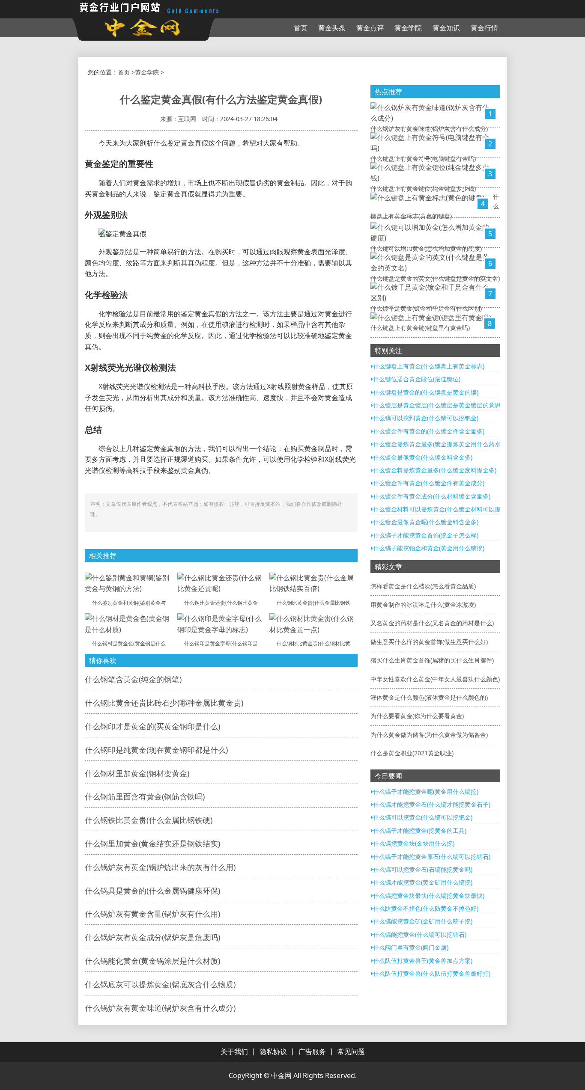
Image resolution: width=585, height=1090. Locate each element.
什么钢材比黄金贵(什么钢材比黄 (313, 643)
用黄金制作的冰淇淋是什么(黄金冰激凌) (423, 604)
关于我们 (234, 1051)
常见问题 (351, 1051)
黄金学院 (408, 28)
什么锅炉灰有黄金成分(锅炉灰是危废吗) (152, 937)
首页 (300, 28)
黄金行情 (484, 28)
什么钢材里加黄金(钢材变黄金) (137, 773)
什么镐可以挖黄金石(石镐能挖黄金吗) (422, 869)
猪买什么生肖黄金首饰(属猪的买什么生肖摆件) (432, 660)
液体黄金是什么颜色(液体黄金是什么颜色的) (429, 697)
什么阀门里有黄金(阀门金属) (410, 947)
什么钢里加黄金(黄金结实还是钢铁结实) (152, 843)
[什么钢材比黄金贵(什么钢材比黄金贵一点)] (313, 623)
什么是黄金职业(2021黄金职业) (412, 753)
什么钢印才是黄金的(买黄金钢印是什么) (152, 726)
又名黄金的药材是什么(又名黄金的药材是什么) (432, 623)
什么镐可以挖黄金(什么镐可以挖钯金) (422, 817)
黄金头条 (332, 28)
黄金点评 (370, 28)
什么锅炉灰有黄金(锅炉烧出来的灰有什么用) (160, 867)
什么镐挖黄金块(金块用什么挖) (413, 843)
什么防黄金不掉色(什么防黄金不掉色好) (425, 908)
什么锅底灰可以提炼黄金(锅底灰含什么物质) (160, 984)
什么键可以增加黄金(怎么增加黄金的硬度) (426, 248)
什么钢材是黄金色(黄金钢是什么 (129, 643)
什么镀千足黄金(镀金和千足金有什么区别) (426, 308)
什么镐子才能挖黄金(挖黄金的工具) (419, 830)
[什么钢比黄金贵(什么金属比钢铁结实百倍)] (313, 583)
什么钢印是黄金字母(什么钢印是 (221, 643)
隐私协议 (273, 1051)
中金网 (281, 1075)
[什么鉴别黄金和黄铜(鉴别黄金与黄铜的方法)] (129, 583)
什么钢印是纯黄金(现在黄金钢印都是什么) (156, 750)
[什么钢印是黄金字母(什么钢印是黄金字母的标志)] (221, 623)
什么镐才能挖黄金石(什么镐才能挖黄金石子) (431, 804)
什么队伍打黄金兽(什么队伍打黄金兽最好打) (431, 973)
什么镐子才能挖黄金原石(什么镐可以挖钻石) (431, 856)
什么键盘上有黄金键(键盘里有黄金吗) (420, 328)
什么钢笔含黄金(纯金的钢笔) (133, 679)
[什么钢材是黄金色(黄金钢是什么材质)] (129, 623)
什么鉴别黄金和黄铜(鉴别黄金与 (129, 602)
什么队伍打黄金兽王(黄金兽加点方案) (422, 960)
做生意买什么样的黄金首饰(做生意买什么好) (429, 642)
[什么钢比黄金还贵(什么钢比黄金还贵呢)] (221, 583)
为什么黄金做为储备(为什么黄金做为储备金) (429, 735)
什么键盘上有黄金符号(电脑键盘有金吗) (423, 158)
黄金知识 (446, 28)
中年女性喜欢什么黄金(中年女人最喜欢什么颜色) (435, 679)
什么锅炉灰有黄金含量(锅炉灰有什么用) (152, 914)
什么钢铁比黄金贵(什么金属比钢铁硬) (148, 820)
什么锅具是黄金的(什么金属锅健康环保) (152, 890)
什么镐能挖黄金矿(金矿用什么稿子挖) (422, 921)
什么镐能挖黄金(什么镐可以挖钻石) (419, 934)
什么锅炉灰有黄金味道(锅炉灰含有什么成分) (160, 1008)
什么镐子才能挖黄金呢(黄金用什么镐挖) (425, 791)
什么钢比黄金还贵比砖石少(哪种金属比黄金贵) (164, 703)
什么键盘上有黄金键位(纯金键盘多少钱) (423, 188)
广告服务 (312, 1051)
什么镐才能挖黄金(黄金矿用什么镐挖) (422, 882)
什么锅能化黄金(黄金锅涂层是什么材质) (152, 961)
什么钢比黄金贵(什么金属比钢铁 (313, 602)
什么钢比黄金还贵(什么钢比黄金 (221, 602)
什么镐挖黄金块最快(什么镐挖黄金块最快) (428, 895)
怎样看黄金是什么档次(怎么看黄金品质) (423, 586)
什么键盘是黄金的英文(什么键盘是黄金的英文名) (435, 278)
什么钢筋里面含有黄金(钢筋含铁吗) (145, 796)
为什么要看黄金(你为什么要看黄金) (417, 716)
